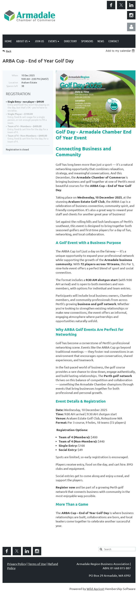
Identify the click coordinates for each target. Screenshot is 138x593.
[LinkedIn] (131, 5)
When (15, 75)
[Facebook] (111, 5)
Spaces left (12, 85)
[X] (121, 5)
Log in (131, 27)
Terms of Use (37, 564)
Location (13, 82)
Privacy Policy (16, 564)
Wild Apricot (95, 588)
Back (8, 51)
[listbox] (120, 51)
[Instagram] (131, 15)
